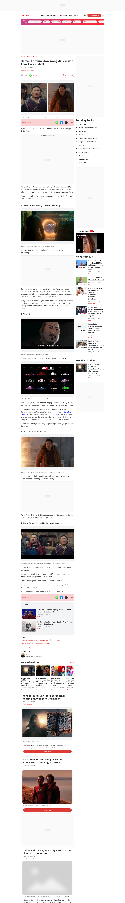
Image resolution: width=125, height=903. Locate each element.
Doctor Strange (53, 414)
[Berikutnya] (74, 673)
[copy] (71, 122)
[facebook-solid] (61, 122)
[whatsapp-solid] (56, 122)
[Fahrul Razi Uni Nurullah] (23, 655)
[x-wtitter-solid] (66, 122)
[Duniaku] (25, 15)
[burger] (103, 15)
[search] (85, 15)
